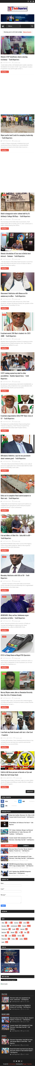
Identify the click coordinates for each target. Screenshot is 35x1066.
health (13, 929)
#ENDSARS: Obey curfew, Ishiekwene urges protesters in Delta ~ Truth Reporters (15, 616)
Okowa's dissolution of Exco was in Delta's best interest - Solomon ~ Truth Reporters (16, 254)
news (10, 935)
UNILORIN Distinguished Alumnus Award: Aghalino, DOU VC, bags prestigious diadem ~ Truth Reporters (21, 865)
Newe (3, 935)
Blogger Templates (27, 1064)
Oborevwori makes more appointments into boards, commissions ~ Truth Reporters (20, 999)
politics (21, 939)
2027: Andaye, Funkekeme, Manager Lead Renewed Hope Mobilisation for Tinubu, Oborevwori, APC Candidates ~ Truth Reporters (21, 832)
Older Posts (30, 791)
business (16, 923)
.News (3, 923)
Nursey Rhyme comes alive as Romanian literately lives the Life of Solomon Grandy (16, 693)
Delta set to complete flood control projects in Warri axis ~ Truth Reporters (16, 496)
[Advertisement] (17, 94)
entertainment (14, 926)
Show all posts (27, 32)
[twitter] (31, 1)
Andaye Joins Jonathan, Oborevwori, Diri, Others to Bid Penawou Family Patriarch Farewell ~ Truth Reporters (21, 816)
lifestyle (12, 932)
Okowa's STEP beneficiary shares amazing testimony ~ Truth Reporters (14, 58)
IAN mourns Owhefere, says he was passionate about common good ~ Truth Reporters (15, 456)
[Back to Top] (22, 1061)
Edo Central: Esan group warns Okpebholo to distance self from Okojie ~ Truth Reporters (20, 1006)
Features (24, 926)
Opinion (19, 935)
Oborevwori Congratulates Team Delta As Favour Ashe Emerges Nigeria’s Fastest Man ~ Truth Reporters (21, 1041)
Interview (22, 929)
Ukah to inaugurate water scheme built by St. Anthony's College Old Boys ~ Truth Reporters (15, 214)
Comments (26, 845)
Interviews (4, 932)
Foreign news (5, 929)
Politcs (13, 939)
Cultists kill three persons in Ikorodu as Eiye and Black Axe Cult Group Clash (16, 773)
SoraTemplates (11, 1064)
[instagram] (33, 1)
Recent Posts (9, 845)
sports (3, 942)
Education (4, 926)
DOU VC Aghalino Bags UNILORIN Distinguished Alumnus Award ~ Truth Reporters (20, 872)
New (25, 932)
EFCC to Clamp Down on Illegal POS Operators (15, 655)
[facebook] (28, 1)
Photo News (4, 939)
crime (4, 116)
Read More (4, 72)
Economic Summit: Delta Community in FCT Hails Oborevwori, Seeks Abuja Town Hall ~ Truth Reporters (21, 839)
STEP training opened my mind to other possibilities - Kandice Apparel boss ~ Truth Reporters (15, 376)
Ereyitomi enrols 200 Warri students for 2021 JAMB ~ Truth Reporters (16, 334)
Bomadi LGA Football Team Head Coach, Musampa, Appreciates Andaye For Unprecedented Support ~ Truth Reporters (21, 1050)
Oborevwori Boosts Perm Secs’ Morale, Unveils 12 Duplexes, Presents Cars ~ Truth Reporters (20, 850)
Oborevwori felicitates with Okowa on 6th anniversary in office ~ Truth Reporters (14, 294)
